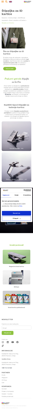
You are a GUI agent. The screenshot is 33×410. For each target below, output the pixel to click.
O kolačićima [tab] (27, 195)
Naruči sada (9, 68)
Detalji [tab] (16, 195)
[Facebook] (17, 342)
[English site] (10, 1)
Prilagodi (15, 218)
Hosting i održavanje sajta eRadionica (10, 407)
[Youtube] (13, 342)
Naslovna (4, 18)
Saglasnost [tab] (6, 195)
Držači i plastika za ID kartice (17, 20)
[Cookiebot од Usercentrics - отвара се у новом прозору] (23, 190)
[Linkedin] (8, 342)
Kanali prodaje (12, 18)
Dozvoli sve (16, 213)
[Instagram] (3, 342)
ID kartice (8, 94)
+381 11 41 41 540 (7, 368)
